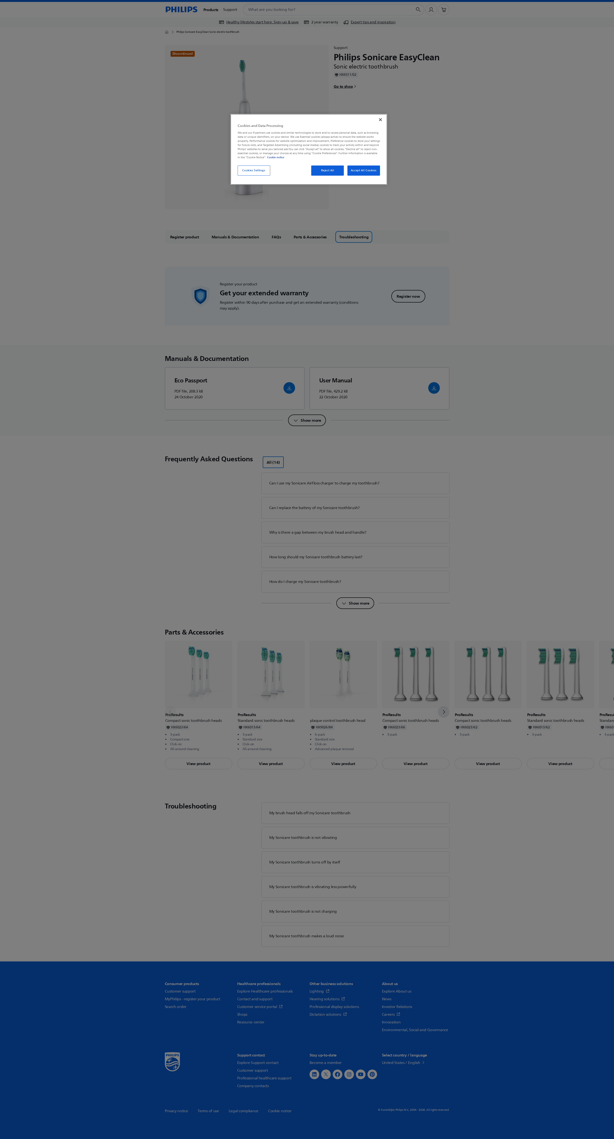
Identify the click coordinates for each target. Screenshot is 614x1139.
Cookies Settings (253, 170)
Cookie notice (275, 157)
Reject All (327, 170)
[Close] (380, 119)
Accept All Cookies (363, 170)
